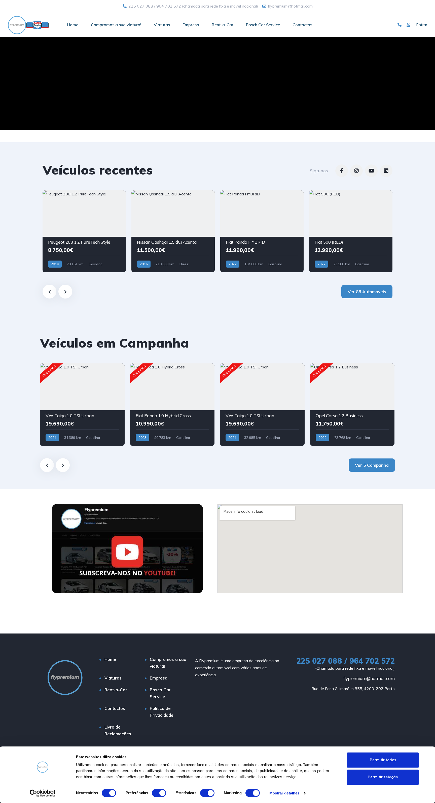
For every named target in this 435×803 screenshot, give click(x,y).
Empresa (191, 24)
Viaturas (162, 24)
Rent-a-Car (222, 24)
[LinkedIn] (386, 170)
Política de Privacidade (161, 712)
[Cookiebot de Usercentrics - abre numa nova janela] (43, 793)
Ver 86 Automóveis (367, 291)
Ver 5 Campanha (372, 465)
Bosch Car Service (263, 24)
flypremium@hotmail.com (369, 678)
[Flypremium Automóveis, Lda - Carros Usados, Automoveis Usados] (28, 24)
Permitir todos (383, 759)
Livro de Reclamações (117, 730)
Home (72, 24)
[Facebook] (341, 170)
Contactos (302, 24)
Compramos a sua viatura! (116, 24)
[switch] (159, 793)
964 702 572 (168, 6)
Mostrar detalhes (284, 793)
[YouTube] (371, 170)
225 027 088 (140, 6)
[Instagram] (356, 170)
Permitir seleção (383, 777)
